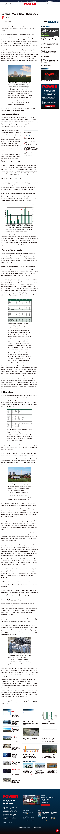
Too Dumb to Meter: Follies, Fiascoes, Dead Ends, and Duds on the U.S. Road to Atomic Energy (31, 148)
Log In (57, 3)
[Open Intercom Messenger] (57, 830)
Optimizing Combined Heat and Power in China (30, 738)
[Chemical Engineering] (33, 1)
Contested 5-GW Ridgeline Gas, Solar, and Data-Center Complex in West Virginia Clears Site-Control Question (15, 724)
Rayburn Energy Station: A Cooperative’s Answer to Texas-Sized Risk (39, 772)
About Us (25, 813)
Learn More (45, 805)
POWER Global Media (47, 81)
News (24, 137)
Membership (30, 812)
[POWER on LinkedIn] (11, 822)
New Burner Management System (29, 141)
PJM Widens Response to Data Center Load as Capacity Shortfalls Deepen (15, 715)
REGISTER (43, 46)
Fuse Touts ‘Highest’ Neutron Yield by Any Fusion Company (15, 747)
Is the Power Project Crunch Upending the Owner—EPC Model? (27, 771)
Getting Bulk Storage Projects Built (30, 152)
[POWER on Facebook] (7, 822)
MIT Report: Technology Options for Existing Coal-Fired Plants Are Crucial (48, 739)
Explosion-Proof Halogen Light (30, 144)
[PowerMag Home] (30, 4)
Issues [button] (17, 3)
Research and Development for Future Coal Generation (49, 722)
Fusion (12, 744)
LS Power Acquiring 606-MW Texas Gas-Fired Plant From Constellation (15, 764)
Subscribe (44, 820)
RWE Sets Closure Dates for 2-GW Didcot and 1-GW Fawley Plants (31, 723)
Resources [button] (12, 3)
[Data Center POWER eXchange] (50, 1)
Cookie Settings (26, 820)
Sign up (52, 818)
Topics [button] (7, 3)
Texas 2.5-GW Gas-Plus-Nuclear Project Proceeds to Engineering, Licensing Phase (15, 740)
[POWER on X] (9, 822)
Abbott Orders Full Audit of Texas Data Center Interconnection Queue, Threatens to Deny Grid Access (15, 774)
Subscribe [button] (52, 3)
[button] (1, 4)
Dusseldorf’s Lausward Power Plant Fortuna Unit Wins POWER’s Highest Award (49, 756)
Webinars (43, 26)
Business (25, 150)
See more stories (28, 155)
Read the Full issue (27, 774)
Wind (12, 728)
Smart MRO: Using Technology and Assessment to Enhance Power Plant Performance (48, 52)
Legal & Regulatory (15, 769)
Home (2, 6)
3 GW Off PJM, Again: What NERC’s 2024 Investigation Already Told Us (14, 756)
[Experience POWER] (42, 1)
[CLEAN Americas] (57, 1)
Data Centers (14, 736)
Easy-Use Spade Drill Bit (29, 138)
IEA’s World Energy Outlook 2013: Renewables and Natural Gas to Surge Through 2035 (31, 757)
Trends (12, 711)
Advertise (47, 3)
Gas (12, 761)
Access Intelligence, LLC (27, 827)
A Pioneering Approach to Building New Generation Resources (52, 771)
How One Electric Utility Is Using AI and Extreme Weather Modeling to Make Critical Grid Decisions (49, 61)
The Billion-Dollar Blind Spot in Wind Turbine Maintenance (15, 731)
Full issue (26, 135)
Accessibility (33, 820)
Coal (5, 6)
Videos (43, 68)
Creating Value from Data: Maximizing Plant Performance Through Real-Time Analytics (49, 39)
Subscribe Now (49, 106)
